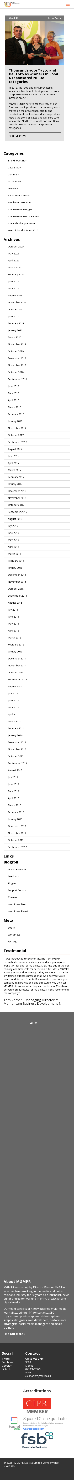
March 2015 (14, 637)
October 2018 (16, 372)
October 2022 (16, 309)
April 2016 (13, 546)
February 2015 (16, 644)
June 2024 (13, 281)
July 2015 (13, 609)
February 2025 (16, 274)
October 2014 (16, 672)
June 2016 (13, 532)
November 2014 (17, 665)
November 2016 (17, 498)
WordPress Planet (18, 911)
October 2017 (16, 435)
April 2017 (13, 463)
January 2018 (15, 421)
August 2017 (15, 449)
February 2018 (16, 414)
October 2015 (16, 588)
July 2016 (13, 525)
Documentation (17, 869)
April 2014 (13, 714)
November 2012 (17, 833)
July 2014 (13, 693)
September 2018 (17, 379)
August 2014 (15, 686)
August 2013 (15, 770)
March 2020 (14, 337)
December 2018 (17, 358)
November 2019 (17, 344)
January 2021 (15, 330)
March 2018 (14, 407)
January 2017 (15, 484)
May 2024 (13, 288)
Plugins (12, 883)
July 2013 (13, 777)
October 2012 (16, 840)
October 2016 (16, 505)
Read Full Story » (18, 136)
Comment (13, 174)
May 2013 (13, 791)
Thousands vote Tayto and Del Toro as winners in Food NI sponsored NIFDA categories (33, 76)
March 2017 (14, 470)
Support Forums (17, 890)
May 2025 (13, 253)
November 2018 (17, 365)
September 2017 (17, 442)
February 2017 (16, 477)
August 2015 (15, 602)
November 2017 (17, 428)
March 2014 (14, 721)
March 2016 (14, 553)
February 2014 (16, 728)
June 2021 (13, 316)
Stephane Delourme (19, 202)
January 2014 (15, 735)
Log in (11, 927)
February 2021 (16, 323)
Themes (12, 897)
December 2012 (17, 826)
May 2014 (13, 707)
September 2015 (17, 595)
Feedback (13, 876)
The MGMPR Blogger (20, 209)
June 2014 (13, 700)
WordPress (14, 934)
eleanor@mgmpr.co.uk (38, 1375)
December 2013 (17, 742)
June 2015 (13, 616)
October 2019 (16, 351)
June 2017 (13, 456)
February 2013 (16, 812)
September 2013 (17, 763)
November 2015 (17, 581)
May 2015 (13, 623)
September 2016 (17, 511)
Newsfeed (13, 188)
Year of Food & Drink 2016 (23, 230)
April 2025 (13, 260)
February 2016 (16, 560)
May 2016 (13, 539)
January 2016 (15, 567)
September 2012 (17, 847)
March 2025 (14, 267)
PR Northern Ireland (19, 195)
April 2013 (13, 798)
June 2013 (13, 784)
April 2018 (13, 400)
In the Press (54, 18)
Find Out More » (14, 1334)
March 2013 (14, 805)
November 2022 (17, 302)
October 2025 (16, 246)
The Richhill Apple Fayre (21, 223)
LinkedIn (6, 1369)
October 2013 (16, 756)
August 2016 (15, 518)
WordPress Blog (17, 904)
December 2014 (17, 658)
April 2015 (13, 630)
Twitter (6, 1358)
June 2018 (13, 386)
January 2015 (15, 651)
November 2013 (17, 749)
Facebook (7, 1362)
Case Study (14, 167)
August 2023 (15, 295)
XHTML (12, 941)
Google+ (7, 1365)
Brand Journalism (17, 160)
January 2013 (15, 819)
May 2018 (13, 393)
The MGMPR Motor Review (23, 216)
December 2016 (17, 491)
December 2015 (17, 574)
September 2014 (17, 679)
